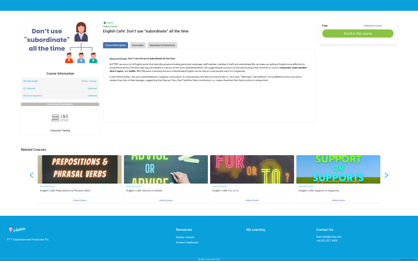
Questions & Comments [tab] (162, 45)
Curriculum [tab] (138, 45)
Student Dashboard (187, 242)
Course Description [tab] (115, 45)
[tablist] (209, 45)
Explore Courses (185, 237)
